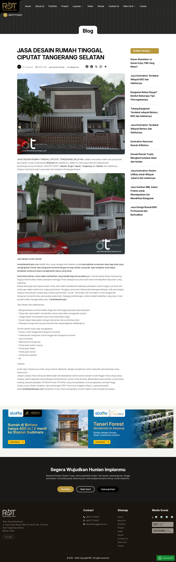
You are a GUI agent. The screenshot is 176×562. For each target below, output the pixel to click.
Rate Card (128, 6)
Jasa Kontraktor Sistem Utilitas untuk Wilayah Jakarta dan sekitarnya (143, 174)
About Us (39, 6)
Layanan (77, 6)
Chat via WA (168, 558)
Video (90, 6)
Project (64, 6)
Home (28, 6)
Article (101, 6)
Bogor (71, 166)
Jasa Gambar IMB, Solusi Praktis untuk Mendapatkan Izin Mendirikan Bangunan (144, 193)
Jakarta (63, 166)
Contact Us (113, 6)
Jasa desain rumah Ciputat (29, 259)
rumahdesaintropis (57, 299)
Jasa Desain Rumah (57, 67)
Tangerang (87, 166)
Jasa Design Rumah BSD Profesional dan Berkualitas (144, 211)
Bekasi (99, 166)
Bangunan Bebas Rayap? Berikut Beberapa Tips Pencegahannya (144, 96)
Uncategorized (73, 67)
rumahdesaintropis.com (28, 264)
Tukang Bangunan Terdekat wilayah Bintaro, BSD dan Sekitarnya (144, 112)
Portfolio (53, 6)
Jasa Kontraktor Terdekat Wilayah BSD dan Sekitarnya (144, 79)
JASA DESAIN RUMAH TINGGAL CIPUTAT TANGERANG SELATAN (50, 159)
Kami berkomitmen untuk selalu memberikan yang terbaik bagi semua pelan (51, 276)
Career (143, 6)
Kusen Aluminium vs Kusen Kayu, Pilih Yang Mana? (142, 63)
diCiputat (50, 162)
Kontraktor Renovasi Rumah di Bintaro (142, 143)
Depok (78, 166)
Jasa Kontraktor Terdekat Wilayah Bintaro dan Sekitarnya (144, 129)
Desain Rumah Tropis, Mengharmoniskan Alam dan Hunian (144, 158)
